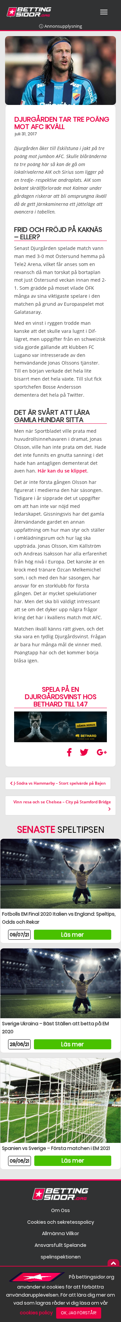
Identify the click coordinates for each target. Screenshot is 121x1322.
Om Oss (60, 1210)
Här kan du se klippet (62, 471)
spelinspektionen (61, 1256)
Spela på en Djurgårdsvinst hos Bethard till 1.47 (60, 697)
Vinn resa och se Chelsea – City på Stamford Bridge (62, 802)
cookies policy (36, 1312)
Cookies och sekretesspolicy (60, 1222)
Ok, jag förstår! (78, 1313)
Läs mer (72, 935)
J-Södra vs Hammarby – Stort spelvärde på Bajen (59, 783)
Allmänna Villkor (60, 1233)
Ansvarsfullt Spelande (60, 1245)
